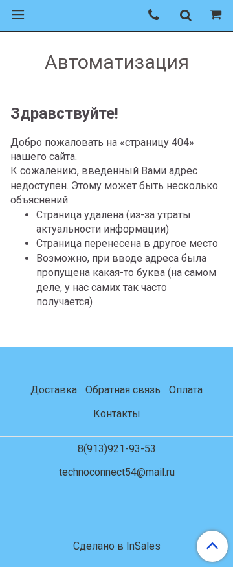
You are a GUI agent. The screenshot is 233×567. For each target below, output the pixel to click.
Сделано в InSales (117, 546)
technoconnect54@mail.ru (117, 472)
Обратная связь (123, 390)
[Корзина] (217, 16)
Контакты (116, 414)
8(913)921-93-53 (117, 449)
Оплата (186, 390)
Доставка (53, 390)
